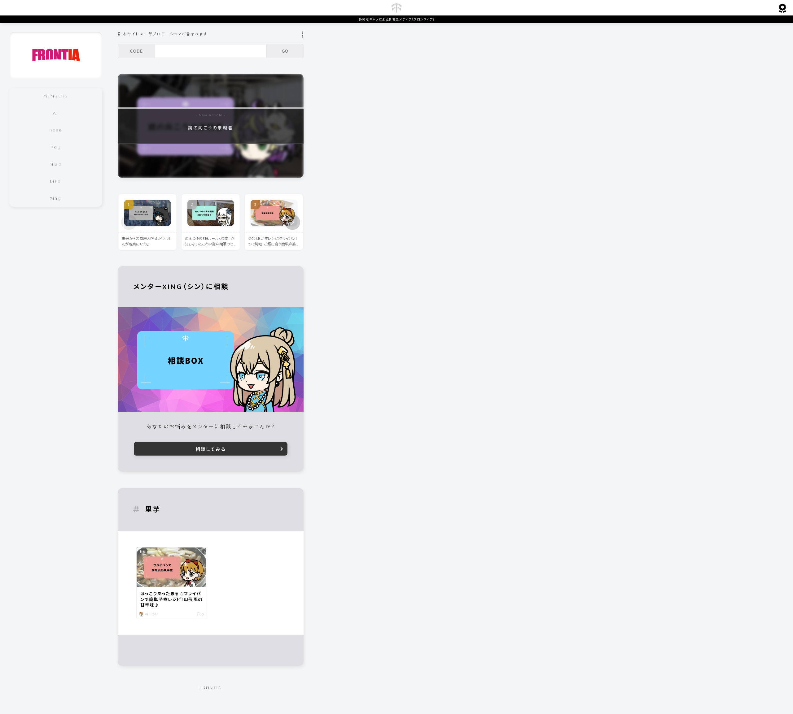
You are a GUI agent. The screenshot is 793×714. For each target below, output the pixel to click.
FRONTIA (211, 688)
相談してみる (210, 449)
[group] (211, 126)
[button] (292, 222)
